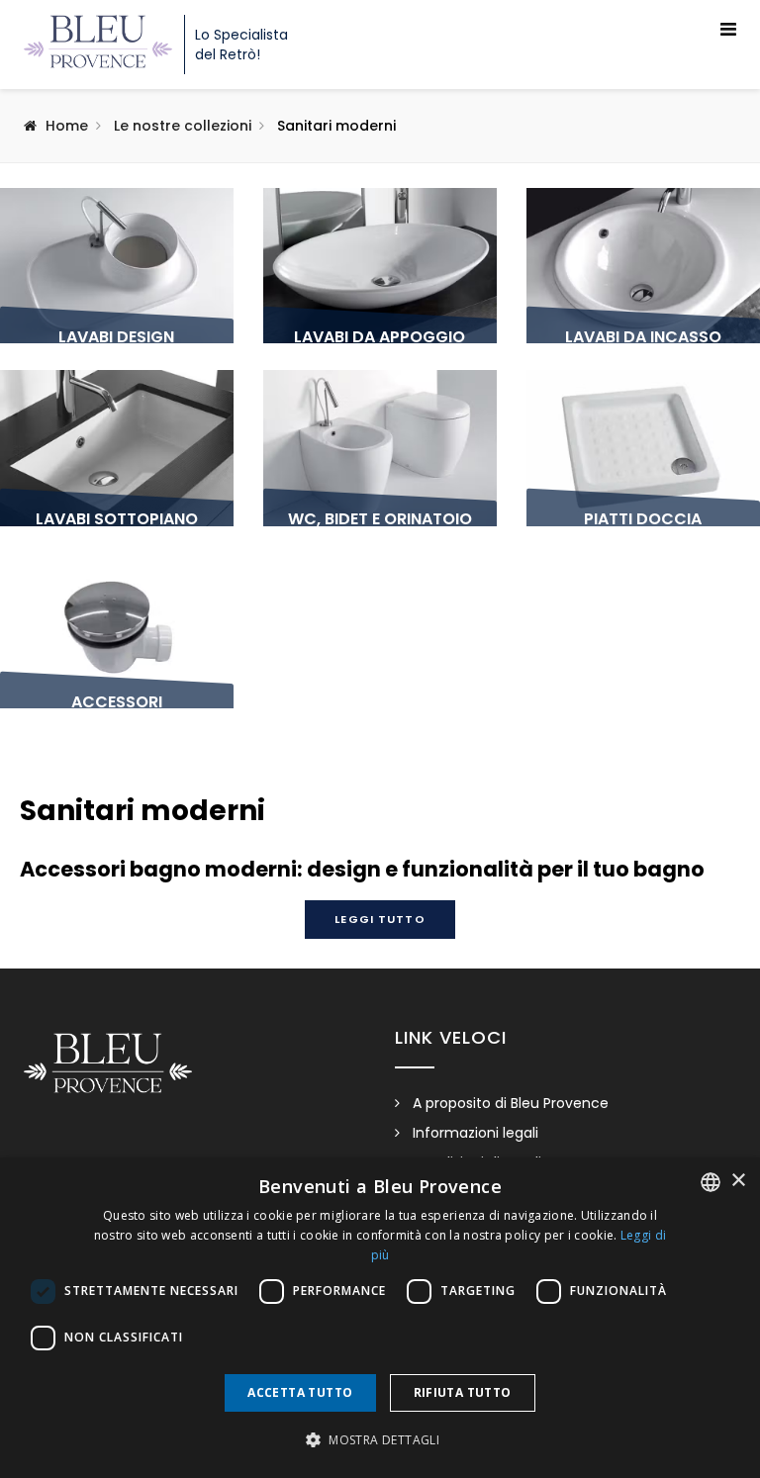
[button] (380, 1440)
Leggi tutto (379, 919)
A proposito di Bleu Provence (511, 1103)
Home (67, 126)
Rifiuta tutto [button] (463, 1392)
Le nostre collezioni (182, 126)
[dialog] (380, 1317)
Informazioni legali (475, 1133)
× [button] (737, 1180)
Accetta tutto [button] (299, 1392)
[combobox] (710, 1182)
